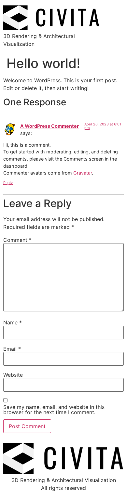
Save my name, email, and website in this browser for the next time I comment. (54, 409)
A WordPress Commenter (49, 126)
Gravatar (82, 173)
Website (13, 374)
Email (12, 348)
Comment (17, 239)
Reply (8, 182)
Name (12, 322)
